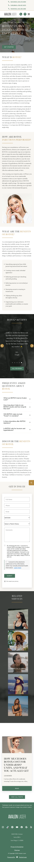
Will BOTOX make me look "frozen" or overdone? (12, 415)
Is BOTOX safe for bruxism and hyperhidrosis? (14, 429)
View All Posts (17, 797)
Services (10, 22)
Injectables (17, 22)
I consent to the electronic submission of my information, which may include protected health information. (17, 565)
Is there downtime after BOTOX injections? (14, 422)
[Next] (32, 345)
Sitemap (17, 850)
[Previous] (2, 345)
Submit (9, 576)
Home (4, 22)
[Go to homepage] (11, 14)
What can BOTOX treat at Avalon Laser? (15, 399)
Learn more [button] (17, 568)
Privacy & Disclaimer (17, 847)
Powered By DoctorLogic (17, 857)
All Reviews (17, 368)
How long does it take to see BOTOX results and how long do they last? (14, 407)
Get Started (9, 47)
